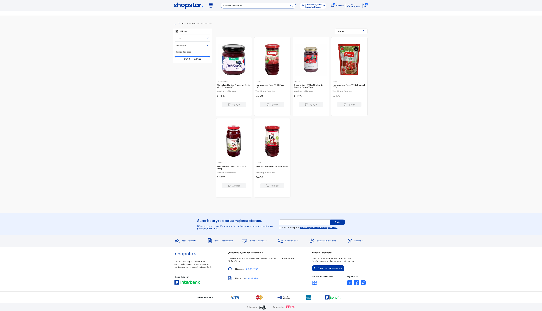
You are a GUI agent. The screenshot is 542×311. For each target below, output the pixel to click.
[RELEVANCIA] (351, 31)
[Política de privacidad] (254, 241)
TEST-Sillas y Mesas (190, 23)
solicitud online (251, 278)
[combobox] (258, 5)
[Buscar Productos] (292, 5)
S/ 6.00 (187, 59)
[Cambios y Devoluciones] (322, 241)
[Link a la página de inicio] (175, 23)
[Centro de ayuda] (288, 241)
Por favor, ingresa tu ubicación (234, 110)
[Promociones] (356, 241)
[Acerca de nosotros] (186, 241)
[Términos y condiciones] (220, 241)
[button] (211, 6)
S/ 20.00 (196, 59)
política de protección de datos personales (318, 227)
